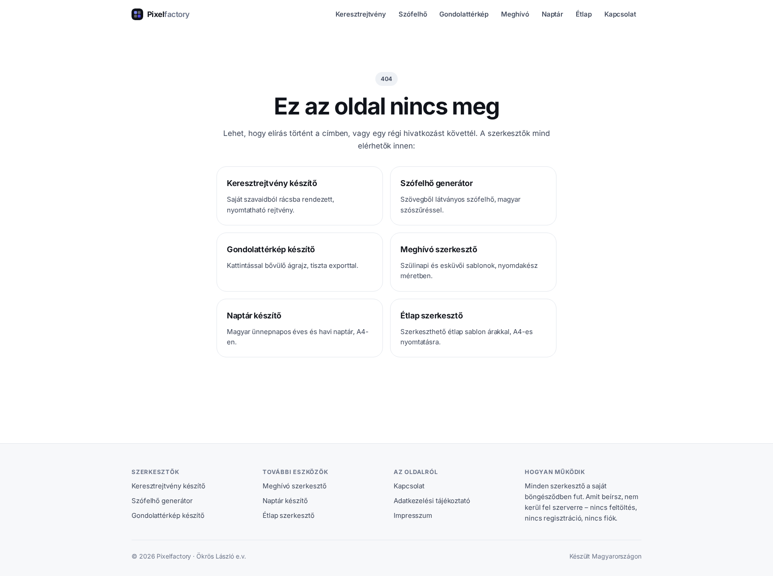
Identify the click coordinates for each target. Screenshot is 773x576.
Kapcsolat (620, 14)
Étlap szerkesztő (288, 515)
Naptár (553, 14)
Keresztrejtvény (361, 14)
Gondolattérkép (463, 14)
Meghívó (515, 14)
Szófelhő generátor (162, 500)
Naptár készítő (285, 500)
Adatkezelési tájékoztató (432, 500)
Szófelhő (413, 14)
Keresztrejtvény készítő (168, 486)
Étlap (584, 14)
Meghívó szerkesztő (294, 486)
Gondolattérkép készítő (168, 515)
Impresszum (413, 515)
